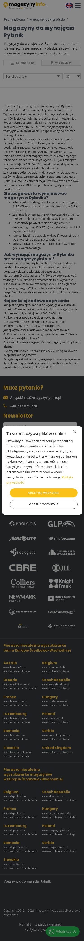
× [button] (74, 431)
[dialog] (42, 470)
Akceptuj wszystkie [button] (43, 493)
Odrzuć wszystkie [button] (43, 504)
